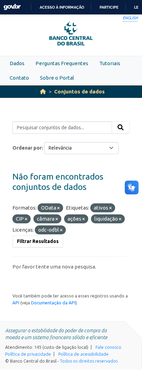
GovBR (12, 7)
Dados (17, 63)
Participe (109, 7)
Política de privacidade (28, 354)
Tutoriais (109, 63)
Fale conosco (108, 347)
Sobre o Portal (57, 78)
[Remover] (58, 208)
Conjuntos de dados (79, 91)
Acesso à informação (62, 7)
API (15, 302)
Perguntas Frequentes (62, 63)
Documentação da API (53, 302)
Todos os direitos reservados (89, 360)
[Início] (43, 91)
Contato (19, 78)
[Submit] (121, 127)
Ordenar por (27, 148)
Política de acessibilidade (83, 354)
